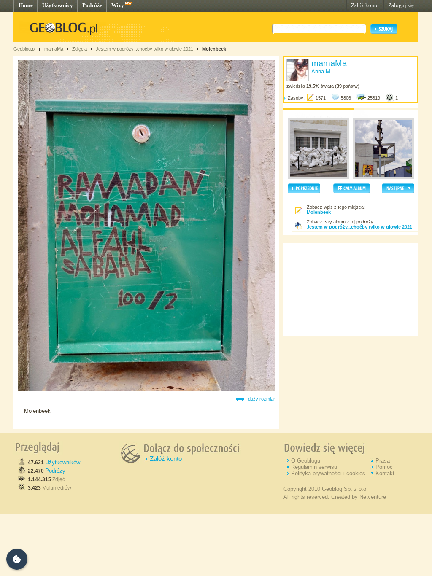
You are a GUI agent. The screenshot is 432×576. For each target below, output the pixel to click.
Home (26, 5)
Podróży (55, 471)
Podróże (92, 5)
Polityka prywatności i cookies (328, 473)
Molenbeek (214, 48)
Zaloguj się (401, 5)
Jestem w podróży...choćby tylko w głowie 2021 (144, 48)
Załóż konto (365, 5)
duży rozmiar (261, 398)
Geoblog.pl (24, 48)
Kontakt (384, 473)
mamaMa (53, 48)
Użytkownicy (57, 5)
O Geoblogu (305, 461)
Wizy (117, 5)
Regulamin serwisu (314, 467)
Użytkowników (62, 462)
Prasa (382, 461)
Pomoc (384, 467)
